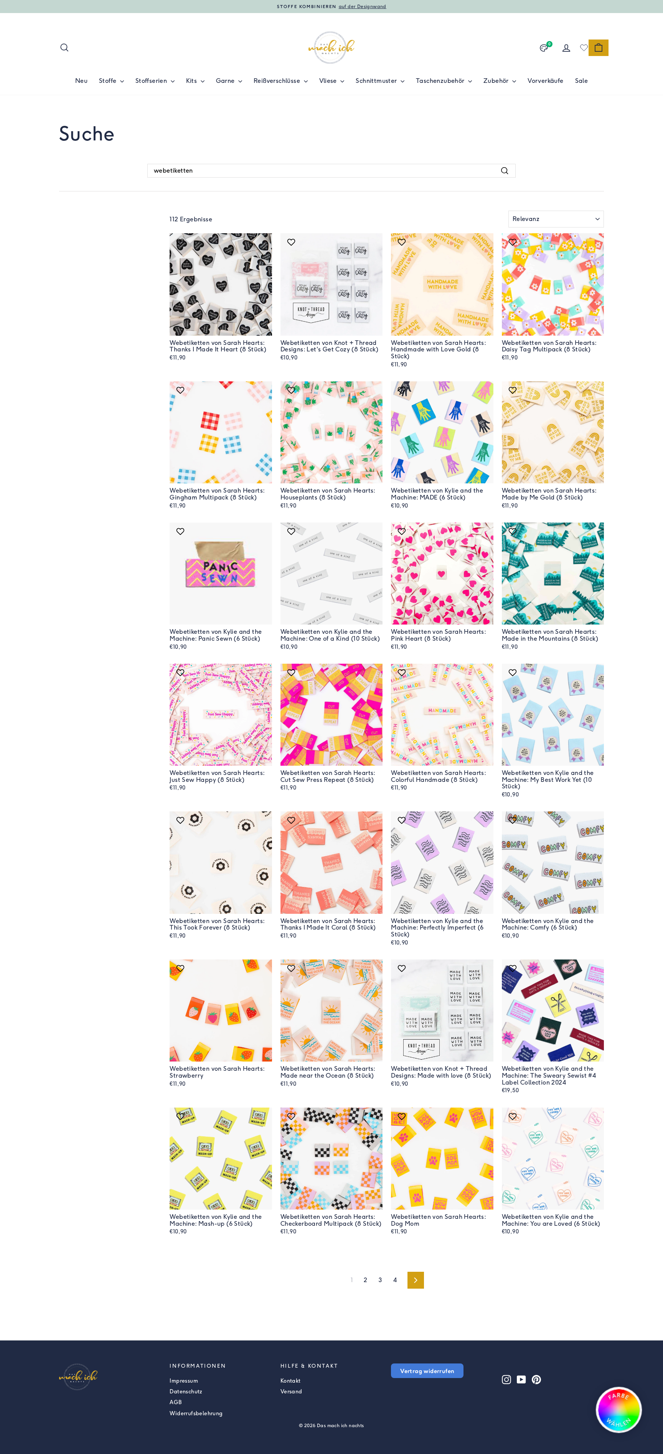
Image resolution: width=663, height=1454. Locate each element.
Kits (192, 80)
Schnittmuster (377, 80)
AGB (175, 1402)
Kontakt (290, 1381)
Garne (226, 80)
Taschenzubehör (441, 80)
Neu (81, 80)
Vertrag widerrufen (427, 1371)
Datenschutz (186, 1391)
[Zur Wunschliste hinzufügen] (181, 242)
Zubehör (496, 80)
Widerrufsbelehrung (196, 1413)
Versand (291, 1391)
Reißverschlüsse (278, 80)
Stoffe (108, 80)
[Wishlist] (584, 47)
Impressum (184, 1381)
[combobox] (331, 171)
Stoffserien (152, 80)
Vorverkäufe (545, 80)
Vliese (329, 80)
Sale (581, 80)
